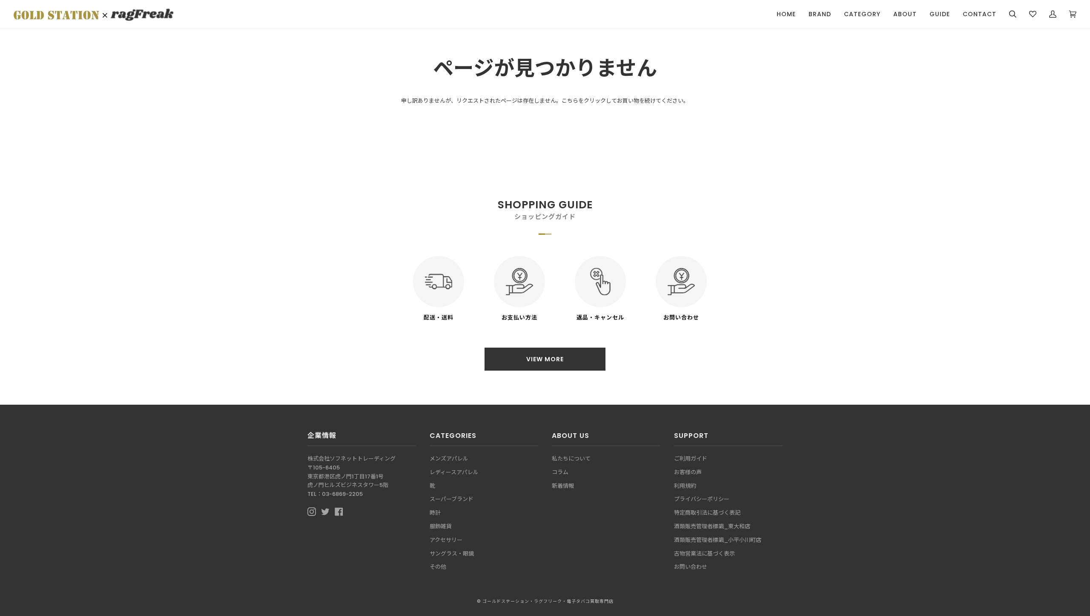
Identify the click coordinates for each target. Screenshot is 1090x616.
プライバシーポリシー (701, 499)
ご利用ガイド (690, 459)
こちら (570, 101)
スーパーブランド (451, 499)
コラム (560, 472)
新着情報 (563, 486)
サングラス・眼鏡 (452, 554)
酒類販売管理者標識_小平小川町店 (717, 540)
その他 (438, 567)
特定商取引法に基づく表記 (707, 513)
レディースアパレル (454, 472)
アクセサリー (446, 540)
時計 (435, 513)
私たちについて (571, 459)
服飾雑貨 (441, 526)
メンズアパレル (449, 459)
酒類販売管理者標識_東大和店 (712, 526)
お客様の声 (688, 472)
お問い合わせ (690, 567)
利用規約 (685, 486)
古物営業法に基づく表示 (704, 554)
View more (545, 359)
